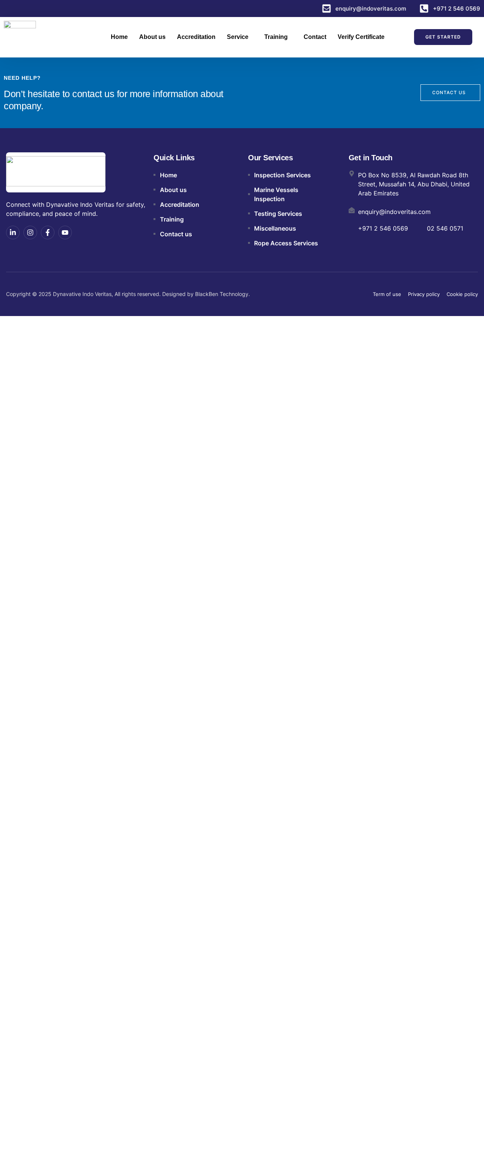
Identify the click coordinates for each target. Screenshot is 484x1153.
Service (237, 37)
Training (276, 37)
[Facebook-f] (47, 232)
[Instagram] (30, 232)
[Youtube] (65, 232)
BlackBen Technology (221, 294)
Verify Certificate (361, 37)
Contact (315, 37)
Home (119, 37)
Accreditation (196, 37)
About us (152, 37)
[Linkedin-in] (13, 232)
